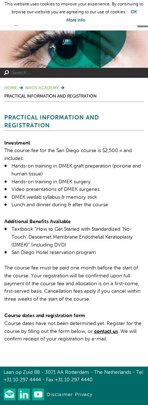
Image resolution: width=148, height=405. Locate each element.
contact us (106, 331)
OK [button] (134, 12)
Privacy (83, 394)
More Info (75, 20)
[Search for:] (71, 72)
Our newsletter (9, 394)
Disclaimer (60, 394)
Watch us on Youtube (38, 394)
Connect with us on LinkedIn (24, 394)
